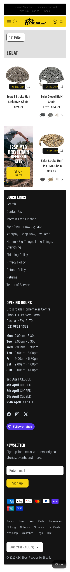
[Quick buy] (28, 86)
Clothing (11, 527)
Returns (11, 277)
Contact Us (14, 211)
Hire (49, 533)
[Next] (61, 9)
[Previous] (9, 9)
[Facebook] (9, 414)
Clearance (27, 533)
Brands (10, 521)
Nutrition (25, 527)
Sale (21, 521)
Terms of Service (18, 285)
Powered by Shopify (40, 557)
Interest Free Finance (21, 219)
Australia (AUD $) (22, 547)
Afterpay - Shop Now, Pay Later (28, 234)
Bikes (31, 521)
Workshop (12, 533)
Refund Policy (16, 270)
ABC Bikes (21, 557)
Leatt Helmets (41, 12)
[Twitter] (26, 414)
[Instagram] (17, 414)
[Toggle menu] (9, 22)
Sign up (17, 483)
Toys (40, 533)
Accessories (55, 521)
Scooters (39, 527)
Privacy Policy (15, 262)
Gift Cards (54, 527)
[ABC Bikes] (35, 21)
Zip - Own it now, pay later (24, 226)
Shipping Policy (17, 255)
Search (11, 204)
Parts (41, 521)
